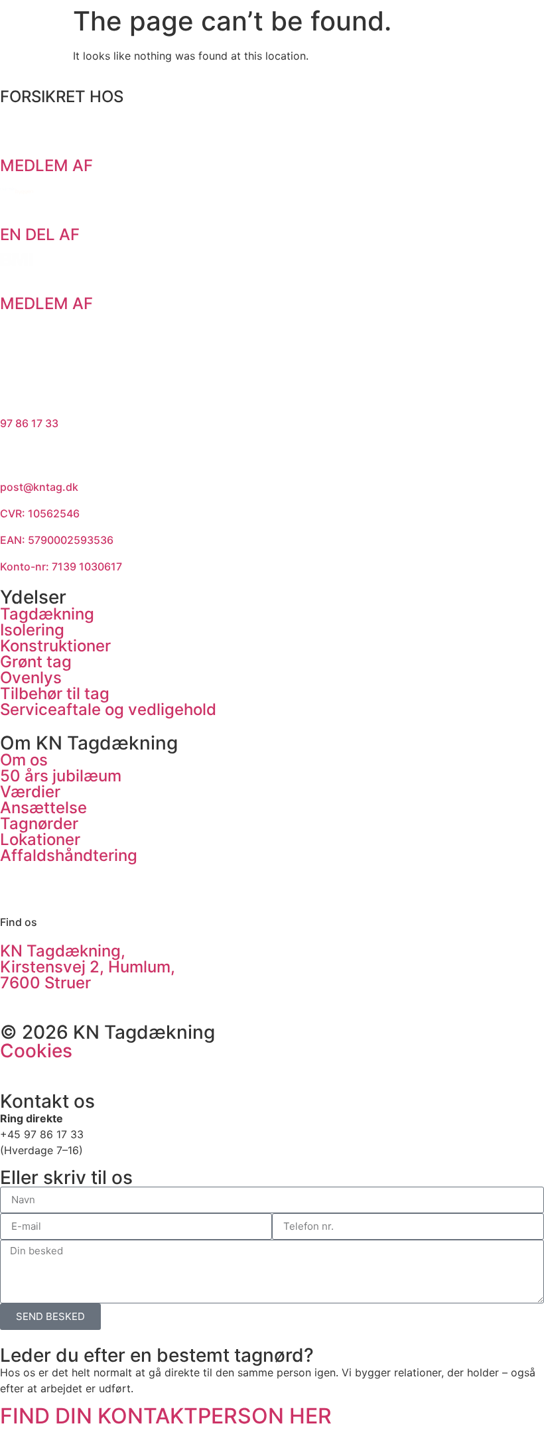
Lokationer (40, 839)
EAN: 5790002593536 (56, 540)
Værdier (30, 791)
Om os (24, 759)
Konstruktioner (55, 645)
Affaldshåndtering (68, 855)
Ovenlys (31, 677)
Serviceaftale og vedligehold (108, 709)
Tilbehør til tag (54, 693)
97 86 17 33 (29, 423)
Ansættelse (43, 807)
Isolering (32, 629)
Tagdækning (47, 614)
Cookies (36, 1050)
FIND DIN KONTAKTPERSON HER (166, 1416)
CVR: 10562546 (40, 513)
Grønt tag (36, 661)
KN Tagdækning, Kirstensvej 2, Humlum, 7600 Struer (87, 966)
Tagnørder (39, 823)
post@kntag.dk (39, 487)
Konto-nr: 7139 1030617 (61, 566)
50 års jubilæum (60, 775)
